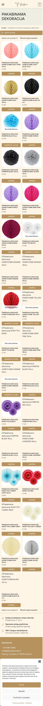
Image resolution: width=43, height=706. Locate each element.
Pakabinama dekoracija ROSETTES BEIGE (10, 349)
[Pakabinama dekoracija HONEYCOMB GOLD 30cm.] (11, 86)
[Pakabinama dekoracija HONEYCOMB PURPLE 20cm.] (31, 121)
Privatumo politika (18, 703)
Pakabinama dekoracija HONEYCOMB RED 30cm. (11, 313)
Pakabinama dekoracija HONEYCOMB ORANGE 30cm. (30, 279)
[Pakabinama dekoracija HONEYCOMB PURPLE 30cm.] (11, 193)
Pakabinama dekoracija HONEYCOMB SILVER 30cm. (30, 560)
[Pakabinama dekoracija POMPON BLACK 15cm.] (11, 441)
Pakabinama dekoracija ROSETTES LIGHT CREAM (31, 525)
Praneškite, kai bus (11, 145)
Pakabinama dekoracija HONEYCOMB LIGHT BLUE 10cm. (30, 64)
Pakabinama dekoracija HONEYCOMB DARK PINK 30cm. (31, 350)
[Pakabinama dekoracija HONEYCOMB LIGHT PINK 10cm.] (11, 50)
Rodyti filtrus (10, 33)
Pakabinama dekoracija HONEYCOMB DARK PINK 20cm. (31, 207)
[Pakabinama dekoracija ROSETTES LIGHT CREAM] (31, 512)
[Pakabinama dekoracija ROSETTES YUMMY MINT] (11, 512)
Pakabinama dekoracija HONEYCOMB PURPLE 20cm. (30, 136)
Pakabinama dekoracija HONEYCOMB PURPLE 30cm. (10, 207)
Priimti (21, 685)
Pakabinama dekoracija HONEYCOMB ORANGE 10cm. (10, 386)
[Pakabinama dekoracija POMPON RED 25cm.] (31, 407)
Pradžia (3, 28)
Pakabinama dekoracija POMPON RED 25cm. (30, 420)
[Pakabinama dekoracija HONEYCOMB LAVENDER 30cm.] (31, 441)
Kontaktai (28, 703)
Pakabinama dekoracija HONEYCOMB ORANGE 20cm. (10, 279)
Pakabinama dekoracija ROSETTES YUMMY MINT (11, 525)
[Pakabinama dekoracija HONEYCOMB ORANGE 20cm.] (11, 264)
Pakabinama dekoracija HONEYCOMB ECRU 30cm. (10, 560)
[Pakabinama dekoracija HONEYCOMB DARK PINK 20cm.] (31, 193)
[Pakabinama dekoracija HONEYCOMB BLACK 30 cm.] (11, 582)
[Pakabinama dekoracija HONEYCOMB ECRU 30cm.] (11, 546)
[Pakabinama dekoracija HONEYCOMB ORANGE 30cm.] (31, 264)
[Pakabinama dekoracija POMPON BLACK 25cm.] (31, 371)
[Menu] (5, 4)
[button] (39, 661)
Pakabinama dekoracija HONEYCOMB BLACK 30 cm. (10, 596)
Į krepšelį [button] (11, 73)
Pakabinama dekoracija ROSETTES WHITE (30, 242)
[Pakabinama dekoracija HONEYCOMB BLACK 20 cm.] (31, 86)
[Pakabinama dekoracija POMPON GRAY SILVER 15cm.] (31, 157)
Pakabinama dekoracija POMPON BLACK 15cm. (10, 454)
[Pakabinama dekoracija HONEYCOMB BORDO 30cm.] (11, 229)
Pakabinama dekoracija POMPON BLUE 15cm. (10, 135)
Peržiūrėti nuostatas (21, 697)
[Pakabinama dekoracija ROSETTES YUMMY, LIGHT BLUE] (11, 476)
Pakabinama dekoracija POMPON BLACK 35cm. (10, 171)
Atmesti (21, 691)
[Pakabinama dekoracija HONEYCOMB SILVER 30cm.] (31, 546)
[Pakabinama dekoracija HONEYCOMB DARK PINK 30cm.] (31, 336)
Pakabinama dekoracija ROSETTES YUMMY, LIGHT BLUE (10, 491)
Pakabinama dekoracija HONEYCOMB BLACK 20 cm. (31, 100)
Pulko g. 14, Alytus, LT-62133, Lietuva (17, 654)
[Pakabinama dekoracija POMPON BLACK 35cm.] (11, 157)
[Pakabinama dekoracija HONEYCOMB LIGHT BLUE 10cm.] (31, 50)
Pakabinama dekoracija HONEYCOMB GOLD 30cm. (10, 100)
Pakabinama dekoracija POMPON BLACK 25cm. (30, 385)
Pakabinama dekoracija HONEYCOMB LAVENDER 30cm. (31, 455)
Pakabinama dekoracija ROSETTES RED (30, 490)
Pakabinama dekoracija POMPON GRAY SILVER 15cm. (30, 172)
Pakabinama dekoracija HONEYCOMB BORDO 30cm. (10, 243)
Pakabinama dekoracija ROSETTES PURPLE (10, 420)
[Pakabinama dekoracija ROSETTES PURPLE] (11, 407)
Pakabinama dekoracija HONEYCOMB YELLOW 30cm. (30, 314)
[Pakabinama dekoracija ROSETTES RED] (31, 476)
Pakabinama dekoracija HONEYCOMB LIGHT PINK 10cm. (11, 64)
